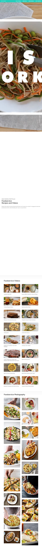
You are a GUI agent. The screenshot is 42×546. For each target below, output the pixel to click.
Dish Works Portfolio (8, 199)
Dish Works (3, 1)
